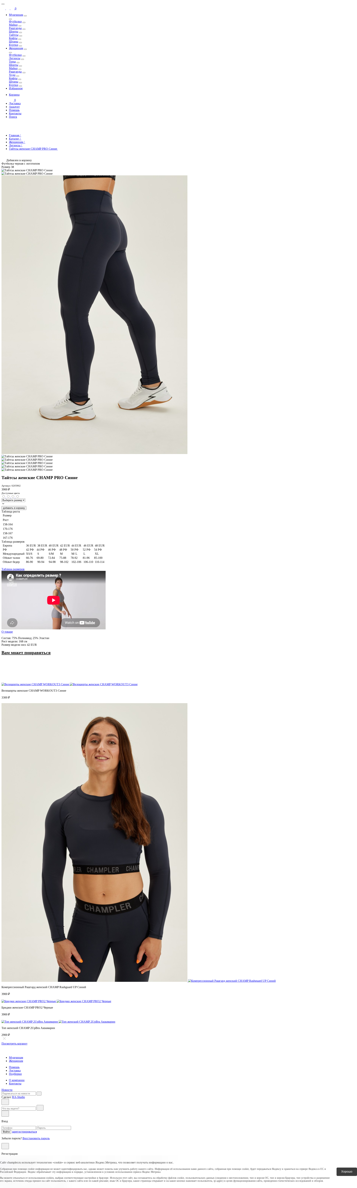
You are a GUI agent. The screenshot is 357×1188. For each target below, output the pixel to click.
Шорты (13, 31)
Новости (6, 1089)
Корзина (14, 97)
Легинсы (14, 58)
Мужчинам (16, 14)
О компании (17, 1080)
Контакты (15, 113)
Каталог (15, 138)
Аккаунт (14, 106)
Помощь (14, 110)
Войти (6, 1131)
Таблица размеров (13, 569)
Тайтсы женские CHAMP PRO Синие (33, 148)
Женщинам (16, 48)
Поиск (13, 116)
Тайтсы (13, 34)
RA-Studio (18, 1097)
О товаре (7, 631)
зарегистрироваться (24, 1131)
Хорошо (346, 1171)
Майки (13, 24)
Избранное (16, 88)
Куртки (13, 44)
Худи (12, 75)
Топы (12, 61)
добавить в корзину (14, 508)
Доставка (15, 103)
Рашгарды (15, 28)
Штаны (13, 41)
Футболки (15, 21)
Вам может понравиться (26, 652)
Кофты (13, 38)
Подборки (15, 1073)
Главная (15, 135)
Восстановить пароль (36, 1138)
